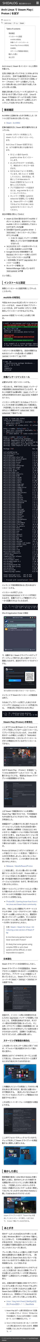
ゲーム (16, 23)
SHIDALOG (10, 3)
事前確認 (12, 33)
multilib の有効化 (15, 39)
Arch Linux (8, 23)
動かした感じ (13, 54)
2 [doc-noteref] (33, 1045)
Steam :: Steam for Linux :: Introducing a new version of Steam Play (20, 930)
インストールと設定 (15, 36)
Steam (22, 23)
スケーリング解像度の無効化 (19, 51)
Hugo (24, 1338)
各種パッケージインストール (19, 42)
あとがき (12, 57)
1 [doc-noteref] (34, 770)
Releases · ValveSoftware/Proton (19, 866)
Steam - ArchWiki (13, 123)
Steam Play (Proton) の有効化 (19, 45)
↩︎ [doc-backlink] (30, 1319)
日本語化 (13, 48)
